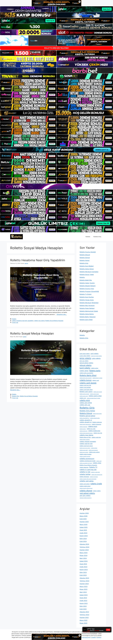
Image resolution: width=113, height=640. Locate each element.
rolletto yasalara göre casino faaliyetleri (88, 479)
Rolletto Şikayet (85, 255)
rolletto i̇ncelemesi (83, 426)
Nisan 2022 (83, 623)
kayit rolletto (85, 368)
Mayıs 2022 (83, 620)
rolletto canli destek (88, 383)
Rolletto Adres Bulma (87, 314)
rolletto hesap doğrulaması (85, 424)
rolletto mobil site (96, 437)
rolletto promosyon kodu (87, 461)
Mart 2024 (83, 558)
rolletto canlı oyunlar (97, 391)
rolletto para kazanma (93, 450)
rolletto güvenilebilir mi (84, 418)
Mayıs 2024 (83, 553)
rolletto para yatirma (84, 452)
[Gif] (56, 113)
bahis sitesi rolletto (85, 353)
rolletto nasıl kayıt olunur (86, 446)
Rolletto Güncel (85, 257)
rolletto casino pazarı (94, 394)
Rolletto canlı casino (86, 391)
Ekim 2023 (83, 572)
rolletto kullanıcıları (94, 431)
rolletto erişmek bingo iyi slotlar (93, 398)
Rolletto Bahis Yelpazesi (87, 317)
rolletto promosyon (87, 459)
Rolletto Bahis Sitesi (88, 375)
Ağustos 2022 (84, 612)
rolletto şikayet (86, 491)
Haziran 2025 (84, 522)
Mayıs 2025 (83, 524)
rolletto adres (94, 368)
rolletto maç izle (97, 433)
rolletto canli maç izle (85, 385)
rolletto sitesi (97, 463)
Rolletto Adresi (84, 260)
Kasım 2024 (84, 536)
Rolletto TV (93, 467)
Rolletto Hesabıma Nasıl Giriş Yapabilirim (37, 260)
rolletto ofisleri (94, 448)
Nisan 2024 (83, 555)
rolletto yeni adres (86, 481)
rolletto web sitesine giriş (96, 474)
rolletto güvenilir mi (86, 420)
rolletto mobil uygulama (85, 439)
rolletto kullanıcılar (83, 431)
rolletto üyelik (96, 484)
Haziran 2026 (84, 513)
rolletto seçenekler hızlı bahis (86, 463)
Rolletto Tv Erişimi (85, 294)
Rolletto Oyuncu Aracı (87, 288)
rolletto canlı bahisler (85, 387)
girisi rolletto (85, 358)
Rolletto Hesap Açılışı (87, 300)
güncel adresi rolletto (86, 363)
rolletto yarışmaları (94, 476)
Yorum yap (15, 322)
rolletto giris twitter (86, 403)
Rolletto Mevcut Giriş (85, 437)
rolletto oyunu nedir (84, 450)
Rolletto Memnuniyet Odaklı (89, 311)
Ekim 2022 (83, 606)
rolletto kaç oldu (91, 428)
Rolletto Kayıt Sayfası (87, 297)
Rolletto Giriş (97, 236)
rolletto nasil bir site (86, 443)
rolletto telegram (84, 467)
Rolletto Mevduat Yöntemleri (89, 303)
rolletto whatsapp (84, 476)
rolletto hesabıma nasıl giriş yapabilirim (23, 320)
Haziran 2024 (84, 550)
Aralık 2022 (83, 600)
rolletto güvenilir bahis (95, 418)
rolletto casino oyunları (84, 394)
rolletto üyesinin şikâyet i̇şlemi (86, 488)
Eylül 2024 (83, 541)
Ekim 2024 (83, 538)
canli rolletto (94, 353)
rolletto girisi (85, 400)
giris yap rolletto (84, 361)
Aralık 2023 (83, 567)
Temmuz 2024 (84, 547)
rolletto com (83, 398)
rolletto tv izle (85, 472)
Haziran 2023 (84, 584)
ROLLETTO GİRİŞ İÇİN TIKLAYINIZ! (56, 48)
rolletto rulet (98, 461)
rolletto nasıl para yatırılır (85, 448)
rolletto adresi (84, 371)
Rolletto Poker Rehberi (87, 308)
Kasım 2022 (84, 603)
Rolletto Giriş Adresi (87, 411)
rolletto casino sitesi (95, 396)
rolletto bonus (85, 380)
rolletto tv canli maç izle (88, 469)
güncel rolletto (85, 365)
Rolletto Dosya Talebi (87, 274)
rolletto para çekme (94, 452)
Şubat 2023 (84, 595)
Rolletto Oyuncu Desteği (88, 252)
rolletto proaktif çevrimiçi (85, 456)
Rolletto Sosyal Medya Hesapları (54, 320)
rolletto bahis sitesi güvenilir (86, 378)
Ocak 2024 (83, 564)
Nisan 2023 (83, 589)
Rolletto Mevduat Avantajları (89, 272)
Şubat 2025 (83, 527)
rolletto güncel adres (97, 413)
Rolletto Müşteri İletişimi (87, 286)
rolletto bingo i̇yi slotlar (97, 378)
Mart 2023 (83, 592)
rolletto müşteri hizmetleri (88, 441)
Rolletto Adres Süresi (87, 269)
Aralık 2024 (83, 533)
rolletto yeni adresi (85, 484)
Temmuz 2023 (84, 581)
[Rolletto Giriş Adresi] (16, 236)
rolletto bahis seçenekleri (86, 373)
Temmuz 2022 (84, 615)
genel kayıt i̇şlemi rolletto (96, 355)
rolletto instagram (96, 424)
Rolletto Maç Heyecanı (87, 305)
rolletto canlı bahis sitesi (86, 389)
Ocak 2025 (83, 530)
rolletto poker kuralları (85, 454)
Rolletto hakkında (97, 422)
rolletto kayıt (92, 426)
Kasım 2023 (84, 569)
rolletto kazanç (83, 428)
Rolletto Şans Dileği (86, 319)
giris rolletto (96, 358)
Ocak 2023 (83, 598)
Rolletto (88, 236)
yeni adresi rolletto (87, 493)
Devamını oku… (62, 314)
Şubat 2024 (84, 561)
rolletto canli (95, 380)
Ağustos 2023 (84, 578)
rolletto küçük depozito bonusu (86, 433)
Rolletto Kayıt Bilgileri (87, 266)
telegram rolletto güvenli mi (85, 497)
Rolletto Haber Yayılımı (87, 283)
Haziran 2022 (84, 617)
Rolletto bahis (94, 371)
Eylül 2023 (83, 575)
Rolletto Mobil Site (86, 280)
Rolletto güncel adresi (87, 416)
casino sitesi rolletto (85, 355)
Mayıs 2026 (83, 516)
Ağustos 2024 (84, 544)
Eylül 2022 (83, 609)
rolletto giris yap (85, 405)
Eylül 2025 (83, 519)
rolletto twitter (85, 474)
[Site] (28, 82)
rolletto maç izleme (39, 320)
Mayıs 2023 (83, 586)
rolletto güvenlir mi (86, 422)
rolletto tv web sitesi (95, 472)
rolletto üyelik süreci (85, 486)
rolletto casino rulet (84, 396)
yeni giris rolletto (85, 495)
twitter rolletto (97, 491)
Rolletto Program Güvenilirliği (89, 291)
